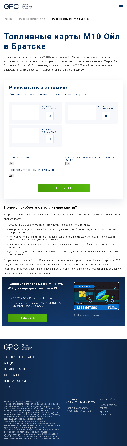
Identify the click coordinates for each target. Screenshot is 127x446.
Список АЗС (14, 369)
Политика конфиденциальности (80, 401)
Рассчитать (63, 188)
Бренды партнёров (105, 413)
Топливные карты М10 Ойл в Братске (69, 19)
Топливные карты (21, 357)
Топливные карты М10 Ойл (31, 19)
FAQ (7, 387)
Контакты (13, 375)
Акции (10, 363)
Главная (8, 19)
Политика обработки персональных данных (78, 409)
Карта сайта (107, 399)
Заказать (28, 317)
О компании (15, 381)
